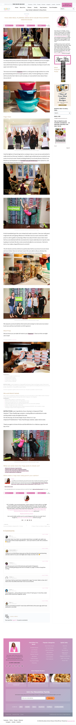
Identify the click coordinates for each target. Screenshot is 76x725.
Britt (10, 602)
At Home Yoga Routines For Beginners (13, 472)
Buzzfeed (36, 482)
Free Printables (53, 7)
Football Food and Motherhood (29, 160)
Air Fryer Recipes (49, 648)
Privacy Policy (8, 714)
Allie (10, 536)
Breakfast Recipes (34, 647)
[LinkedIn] (22, 666)
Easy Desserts (49, 652)
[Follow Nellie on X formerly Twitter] (24, 520)
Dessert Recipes (34, 658)
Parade (35, 484)
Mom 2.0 (26, 484)
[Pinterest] (16, 666)
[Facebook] (7, 666)
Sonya (10, 577)
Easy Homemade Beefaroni (38, 683)
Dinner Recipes (34, 652)
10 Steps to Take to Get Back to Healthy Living (41, 525)
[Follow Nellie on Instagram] (26, 520)
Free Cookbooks (49, 659)
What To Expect (41, 482)
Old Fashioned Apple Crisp (60, 683)
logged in (14, 620)
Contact (65, 648)
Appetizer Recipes (34, 654)
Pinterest (43, 4)
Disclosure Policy (15, 714)
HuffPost (18, 484)
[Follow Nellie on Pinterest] (31, 520)
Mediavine (46, 482)
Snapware (19, 71)
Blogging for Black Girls (65, 656)
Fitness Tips (34, 662)
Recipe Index (65, 660)
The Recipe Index (67, 5)
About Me (65, 645)
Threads (38, 4)
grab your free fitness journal (38, 489)
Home (16, 7)
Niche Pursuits (13, 484)
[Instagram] (19, 666)
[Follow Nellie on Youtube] (27, 520)
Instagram (48, 4)
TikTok (34, 4)
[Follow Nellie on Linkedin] (29, 520)
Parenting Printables (34, 660)
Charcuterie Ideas (49, 654)
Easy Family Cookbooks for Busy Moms (36, 10)
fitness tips (64, 36)
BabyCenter (22, 484)
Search (55, 145)
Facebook (30, 4)
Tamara (11, 562)
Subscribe (50, 698)
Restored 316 (71, 721)
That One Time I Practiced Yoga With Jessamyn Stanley (17, 470)
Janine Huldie (12, 550)
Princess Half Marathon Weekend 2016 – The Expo (13, 525)
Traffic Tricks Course (65, 658)
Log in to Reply (45, 534)
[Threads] (13, 666)
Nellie (23, 22)
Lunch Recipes (34, 649)
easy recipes (57, 36)
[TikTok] (10, 666)
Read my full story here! (9, 486)
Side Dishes (34, 656)
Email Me (58, 4)
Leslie (10, 589)
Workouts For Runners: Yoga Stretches (13, 468)
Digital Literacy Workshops (65, 653)
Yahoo (33, 482)
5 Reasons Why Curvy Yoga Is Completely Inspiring (15, 469)
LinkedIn (53, 4)
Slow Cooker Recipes (49, 645)
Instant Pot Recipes (49, 650)
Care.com (38, 484)
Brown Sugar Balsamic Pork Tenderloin (16, 684)
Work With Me (65, 650)
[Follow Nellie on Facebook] (22, 520)
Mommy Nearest (31, 484)
